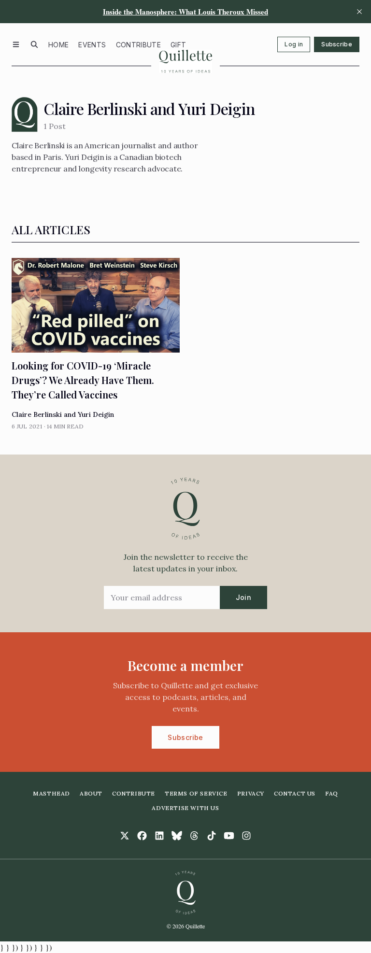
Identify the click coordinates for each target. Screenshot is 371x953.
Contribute (138, 45)
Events (92, 45)
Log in (294, 44)
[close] (359, 11)
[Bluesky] (177, 835)
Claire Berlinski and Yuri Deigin (63, 414)
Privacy (250, 793)
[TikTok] (211, 835)
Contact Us (294, 793)
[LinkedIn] (159, 835)
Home (58, 45)
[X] (124, 835)
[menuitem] (58, 44)
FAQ (331, 793)
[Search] (34, 44)
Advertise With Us (185, 807)
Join (243, 597)
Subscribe (336, 44)
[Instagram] (246, 835)
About (91, 793)
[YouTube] (229, 835)
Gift (178, 45)
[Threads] (194, 835)
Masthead (51, 793)
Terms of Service (196, 793)
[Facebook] (142, 835)
